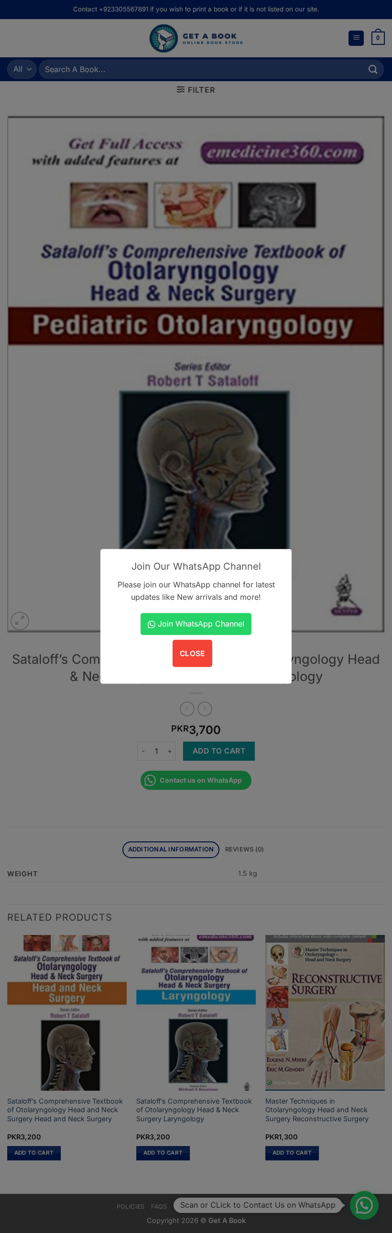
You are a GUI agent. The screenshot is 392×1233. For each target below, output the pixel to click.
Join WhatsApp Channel (199, 623)
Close (192, 653)
